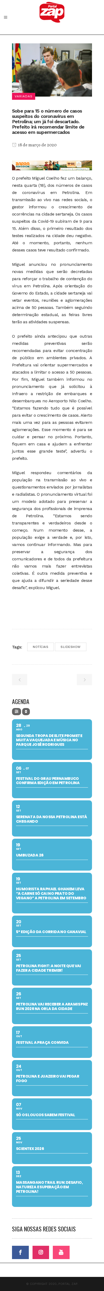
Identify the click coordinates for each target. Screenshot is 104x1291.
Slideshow (71, 647)
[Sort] (26, 711)
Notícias (40, 647)
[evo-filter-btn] (16, 711)
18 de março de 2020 (37, 145)
